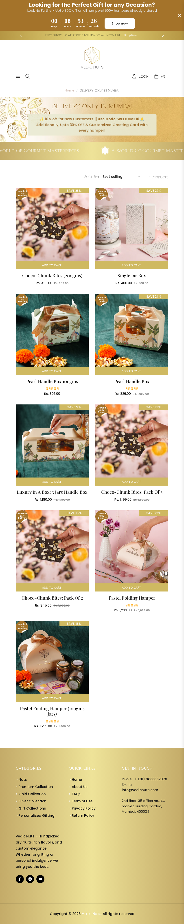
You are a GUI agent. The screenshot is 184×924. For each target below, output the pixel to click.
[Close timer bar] (179, 15)
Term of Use (80, 801)
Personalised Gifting (35, 815)
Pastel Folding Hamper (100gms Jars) (52, 711)
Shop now (120, 23)
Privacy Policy (82, 808)
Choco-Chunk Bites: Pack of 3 (131, 492)
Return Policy (81, 815)
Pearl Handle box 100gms (52, 381)
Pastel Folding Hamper (132, 597)
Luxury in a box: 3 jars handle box (52, 492)
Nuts (21, 779)
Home (69, 90)
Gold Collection (31, 794)
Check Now (137, 35)
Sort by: (91, 177)
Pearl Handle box (131, 381)
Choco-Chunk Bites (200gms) (52, 275)
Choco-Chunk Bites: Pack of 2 (52, 597)
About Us (78, 786)
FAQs (75, 794)
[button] (163, 35)
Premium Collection (34, 786)
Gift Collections (31, 808)
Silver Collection (31, 801)
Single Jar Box (132, 275)
